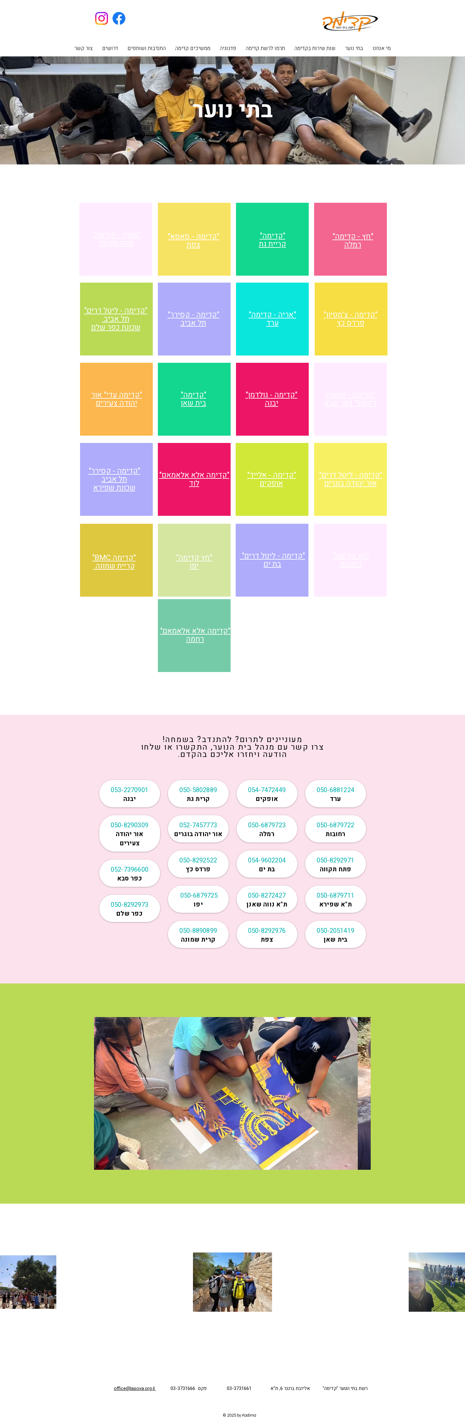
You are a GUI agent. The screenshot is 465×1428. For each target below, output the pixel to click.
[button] (354, 48)
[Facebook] (118, 18)
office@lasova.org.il (135, 1388)
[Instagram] (101, 18)
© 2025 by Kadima (239, 1415)
